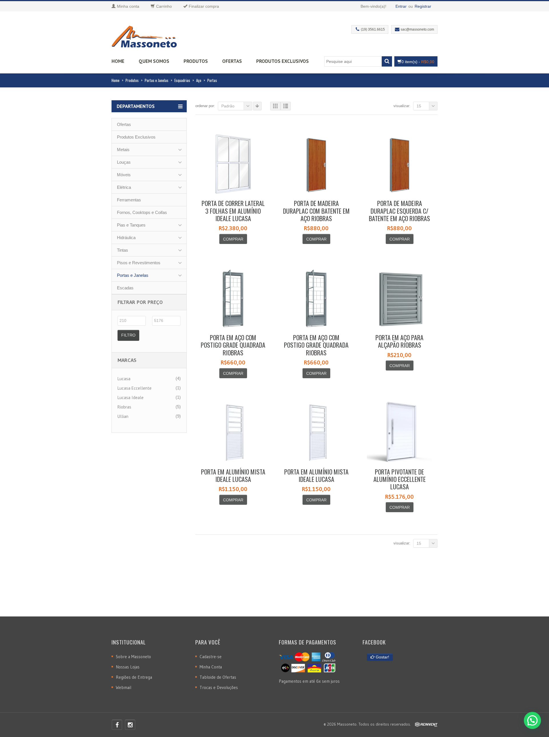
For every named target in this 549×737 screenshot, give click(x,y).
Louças (124, 162)
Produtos (196, 61)
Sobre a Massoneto (133, 656)
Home (118, 61)
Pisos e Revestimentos (138, 262)
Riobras (124, 407)
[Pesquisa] (387, 61)
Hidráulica (126, 237)
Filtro (128, 335)
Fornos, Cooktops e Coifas (142, 212)
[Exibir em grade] (275, 106)
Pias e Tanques (131, 225)
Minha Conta (211, 667)
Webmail (123, 687)
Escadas (125, 287)
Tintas (122, 250)
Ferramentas (129, 199)
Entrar (401, 6)
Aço (198, 80)
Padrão (227, 106)
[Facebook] (117, 725)
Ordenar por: (205, 106)
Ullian (123, 416)
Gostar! (382, 657)
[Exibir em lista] (286, 106)
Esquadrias (182, 80)
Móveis (124, 174)
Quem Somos (154, 61)
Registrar (423, 6)
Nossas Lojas (128, 667)
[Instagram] (130, 725)
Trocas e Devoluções (219, 687)
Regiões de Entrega (134, 677)
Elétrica (124, 187)
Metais (123, 149)
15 (419, 106)
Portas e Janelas (156, 80)
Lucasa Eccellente (135, 388)
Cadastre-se (211, 656)
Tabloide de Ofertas (218, 677)
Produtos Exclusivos (282, 61)
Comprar (233, 239)
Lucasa (124, 378)
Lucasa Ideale (131, 397)
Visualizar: (401, 106)
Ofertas (232, 61)
